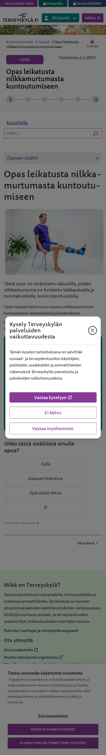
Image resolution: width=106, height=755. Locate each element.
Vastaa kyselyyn (50, 397)
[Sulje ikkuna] (92, 330)
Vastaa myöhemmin (53, 428)
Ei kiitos (53, 412)
